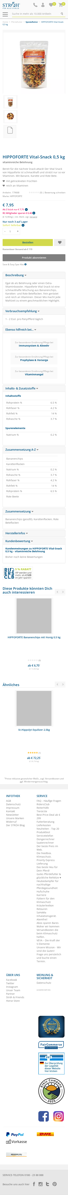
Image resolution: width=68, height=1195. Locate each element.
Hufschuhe (43, 891)
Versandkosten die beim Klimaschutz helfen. (47, 933)
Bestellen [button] (27, 242)
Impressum (12, 807)
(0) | (42, 192)
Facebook (11, 979)
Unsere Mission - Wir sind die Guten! (49, 949)
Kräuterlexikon (45, 905)
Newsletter (12, 814)
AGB (8, 800)
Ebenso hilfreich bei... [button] (19, 330)
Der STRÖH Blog (15, 825)
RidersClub (43, 804)
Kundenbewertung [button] (18, 541)
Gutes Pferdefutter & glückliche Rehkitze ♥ (49, 875)
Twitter (10, 983)
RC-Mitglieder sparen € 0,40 (17, 213)
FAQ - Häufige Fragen (49, 800)
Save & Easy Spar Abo (13, 264)
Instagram (12, 986)
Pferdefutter (16, 22)
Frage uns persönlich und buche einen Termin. (49, 958)
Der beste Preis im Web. (47, 847)
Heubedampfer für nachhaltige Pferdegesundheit (48, 884)
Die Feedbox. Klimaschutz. (44, 854)
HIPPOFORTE (16, 196)
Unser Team (13, 990)
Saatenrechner (45, 842)
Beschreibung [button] (14, 275)
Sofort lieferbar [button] (12, 225)
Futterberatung (45, 821)
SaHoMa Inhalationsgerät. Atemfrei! (46, 916)
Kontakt (10, 811)
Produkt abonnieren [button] (34, 257)
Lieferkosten (44, 825)
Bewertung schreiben (55, 192)
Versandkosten (52, 778)
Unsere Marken (15, 818)
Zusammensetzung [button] (18, 511)
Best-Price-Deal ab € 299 (48, 816)
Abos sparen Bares (48, 923)
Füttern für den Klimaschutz (46, 900)
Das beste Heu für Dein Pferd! (47, 868)
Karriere (41, 895)
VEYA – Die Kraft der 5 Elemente (48, 942)
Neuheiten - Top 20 (48, 828)
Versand (33, 216)
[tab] (34, 275)
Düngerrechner (46, 839)
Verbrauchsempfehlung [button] (21, 311)
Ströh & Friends (15, 997)
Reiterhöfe (43, 807)
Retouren (42, 909)
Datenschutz (13, 804)
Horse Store (13, 1000)
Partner (10, 993)
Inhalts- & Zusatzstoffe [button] (20, 388)
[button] (43, 5)
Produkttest (43, 832)
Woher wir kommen (48, 926)
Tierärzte (42, 811)
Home (5, 22)
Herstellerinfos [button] (15, 533)
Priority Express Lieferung (46, 861)
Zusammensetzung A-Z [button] (20, 450)
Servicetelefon (45, 835)
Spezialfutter (32, 22)
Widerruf (11, 821)
